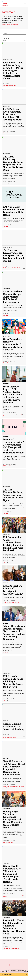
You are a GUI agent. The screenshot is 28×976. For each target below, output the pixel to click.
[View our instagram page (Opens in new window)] (9, 965)
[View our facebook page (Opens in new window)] (6, 965)
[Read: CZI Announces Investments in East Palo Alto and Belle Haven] (14, 207)
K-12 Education (12, 786)
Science (14, 414)
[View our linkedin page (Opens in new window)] (17, 965)
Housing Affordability (14, 948)
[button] (14, 36)
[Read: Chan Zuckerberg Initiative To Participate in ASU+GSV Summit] (14, 584)
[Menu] (25, 4)
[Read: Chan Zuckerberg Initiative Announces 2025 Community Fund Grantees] (14, 342)
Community (5, 85)
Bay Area (5, 267)
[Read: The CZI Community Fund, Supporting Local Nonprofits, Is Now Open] (14, 492)
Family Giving (12, 183)
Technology (19, 414)
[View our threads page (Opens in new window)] (13, 965)
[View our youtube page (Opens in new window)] (24, 965)
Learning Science (12, 737)
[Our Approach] (5, 3)
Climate (5, 414)
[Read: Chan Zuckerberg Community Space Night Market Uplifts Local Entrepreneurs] (14, 294)
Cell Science (6, 465)
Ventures (5, 415)
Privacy (20, 971)
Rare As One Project (8, 895)
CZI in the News (12, 85)
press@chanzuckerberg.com (10, 24)
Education (9, 414)
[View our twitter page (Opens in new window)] (20, 965)
